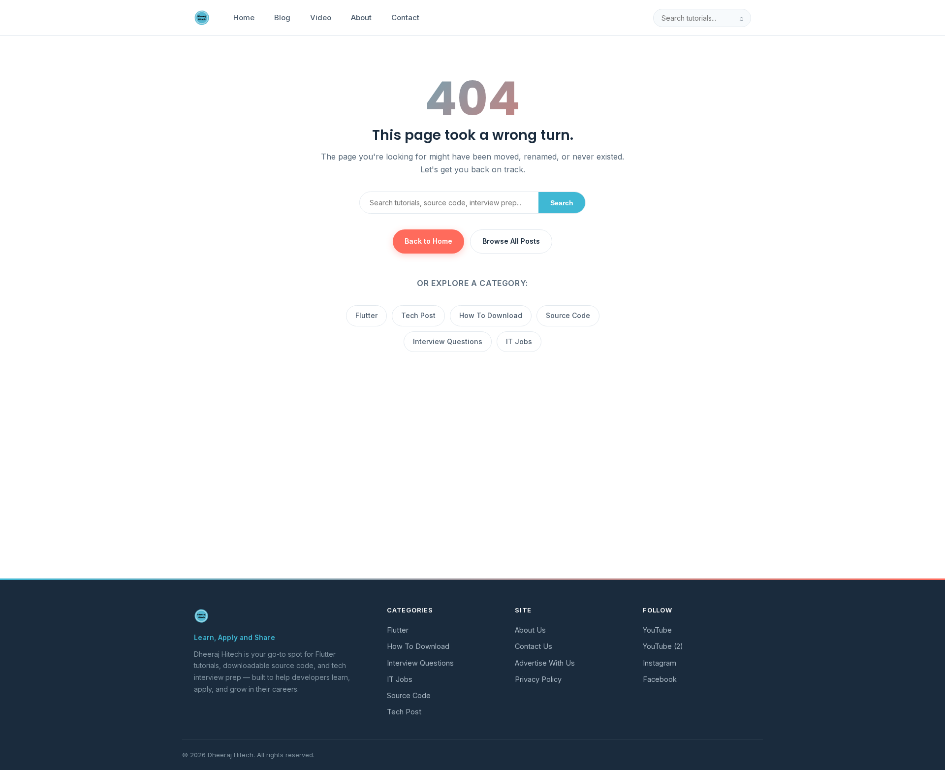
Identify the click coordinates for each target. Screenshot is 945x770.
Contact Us (533, 646)
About (361, 17)
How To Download (490, 315)
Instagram (659, 663)
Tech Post (418, 315)
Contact (405, 17)
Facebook (660, 679)
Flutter (366, 315)
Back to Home (428, 241)
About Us (530, 630)
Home (243, 17)
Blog (282, 17)
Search (561, 203)
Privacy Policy (538, 679)
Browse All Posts (511, 241)
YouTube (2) (663, 646)
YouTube (657, 630)
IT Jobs (519, 341)
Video (320, 17)
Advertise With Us (545, 663)
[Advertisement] (472, 498)
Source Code (568, 315)
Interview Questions (447, 341)
